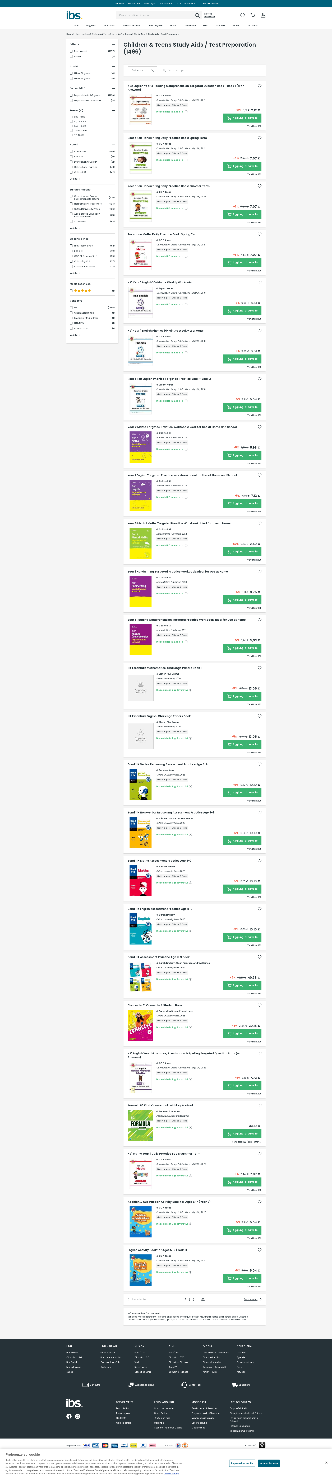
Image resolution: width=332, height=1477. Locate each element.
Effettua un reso (162, 1418)
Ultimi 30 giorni (82, 73)
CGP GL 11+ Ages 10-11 (85, 256)
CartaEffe (119, 3)
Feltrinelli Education (240, 1425)
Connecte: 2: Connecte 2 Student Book (155, 1005)
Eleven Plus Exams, (165, 678)
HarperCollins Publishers (88, 203)
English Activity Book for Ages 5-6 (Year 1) (157, 1250)
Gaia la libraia (123, 1422)
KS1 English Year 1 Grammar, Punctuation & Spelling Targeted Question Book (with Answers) (185, 1055)
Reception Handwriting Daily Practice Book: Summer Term (169, 186)
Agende (241, 1357)
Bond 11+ (79, 156)
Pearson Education (169, 1111)
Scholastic (80, 221)
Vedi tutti (75, 178)
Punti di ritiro (134, 3)
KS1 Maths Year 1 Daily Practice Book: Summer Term (164, 1154)
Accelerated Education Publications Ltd (87, 215)
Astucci (241, 1371)
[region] (166, 1463)
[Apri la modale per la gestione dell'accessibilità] (262, 1444)
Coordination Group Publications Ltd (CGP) (86, 197)
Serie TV (173, 1367)
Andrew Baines (185, 818)
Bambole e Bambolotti (214, 1367)
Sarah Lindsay (167, 914)
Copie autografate (110, 1362)
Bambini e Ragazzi (178, 1371)
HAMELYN (79, 323)
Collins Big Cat (82, 261)
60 (203, 1299)
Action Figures (210, 1371)
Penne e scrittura (245, 1362)
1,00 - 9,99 (79, 117)
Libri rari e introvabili (110, 1357)
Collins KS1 (165, 432)
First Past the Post (83, 245)
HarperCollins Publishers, (168, 437)
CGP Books (80, 151)
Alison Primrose (167, 818)
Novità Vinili (141, 1367)
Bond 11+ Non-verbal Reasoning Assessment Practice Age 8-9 (171, 813)
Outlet (77, 56)
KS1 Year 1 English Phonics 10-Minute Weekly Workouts (166, 331)
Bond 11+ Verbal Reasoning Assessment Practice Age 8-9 (168, 764)
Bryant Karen (166, 288)
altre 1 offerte (254, 1141)
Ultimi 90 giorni (82, 78)
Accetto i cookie (269, 1463)
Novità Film (174, 1352)
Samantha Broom (168, 1011)
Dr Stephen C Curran (85, 162)
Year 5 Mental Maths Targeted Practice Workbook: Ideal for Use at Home (179, 523)
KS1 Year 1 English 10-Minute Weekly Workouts (160, 282)
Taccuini (241, 1352)
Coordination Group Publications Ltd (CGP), (178, 100)
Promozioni (80, 51)
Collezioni (105, 1367)
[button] (197, 15)
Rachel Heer (186, 1011)
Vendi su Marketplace (203, 1418)
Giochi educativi (211, 1357)
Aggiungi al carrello (245, 118)
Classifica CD (142, 1357)
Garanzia (159, 1422)
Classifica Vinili (143, 1371)
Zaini (239, 1367)
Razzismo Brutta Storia (242, 1430)
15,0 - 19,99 (80, 126)
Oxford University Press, (167, 774)
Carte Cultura (166, 3)
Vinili (137, 1362)
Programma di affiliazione (205, 1413)
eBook (69, 1371)
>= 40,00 (79, 135)
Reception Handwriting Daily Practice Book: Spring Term (167, 138)
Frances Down (166, 770)
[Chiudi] (326, 1462)
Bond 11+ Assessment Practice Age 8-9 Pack (159, 957)
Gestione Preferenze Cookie (168, 1427)
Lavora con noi (200, 1422)
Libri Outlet (71, 1362)
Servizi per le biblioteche (204, 1408)
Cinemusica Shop (84, 312)
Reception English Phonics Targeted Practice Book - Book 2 (169, 379)
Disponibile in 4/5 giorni (87, 95)
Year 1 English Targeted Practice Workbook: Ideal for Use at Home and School (182, 475)
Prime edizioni (107, 1352)
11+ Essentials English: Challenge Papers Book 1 (160, 716)
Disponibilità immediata (87, 100)
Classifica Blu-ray (178, 1362)
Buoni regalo (150, 3)
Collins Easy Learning (86, 167)
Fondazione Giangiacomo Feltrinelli (244, 1420)
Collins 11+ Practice (84, 266)
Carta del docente (186, 3)
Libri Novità (72, 1352)
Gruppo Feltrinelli (238, 1408)
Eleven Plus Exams (169, 673)
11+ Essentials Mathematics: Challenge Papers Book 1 (165, 668)
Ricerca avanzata (209, 15)
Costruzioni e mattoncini (216, 1352)
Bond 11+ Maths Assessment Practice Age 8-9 (159, 861)
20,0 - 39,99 (80, 130)
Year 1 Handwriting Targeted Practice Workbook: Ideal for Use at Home (178, 572)
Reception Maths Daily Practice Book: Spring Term (163, 234)
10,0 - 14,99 (80, 121)
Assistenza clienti (211, 3)
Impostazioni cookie (242, 1463)
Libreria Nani (81, 328)
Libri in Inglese (73, 1367)
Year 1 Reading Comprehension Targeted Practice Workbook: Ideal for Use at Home (187, 620)
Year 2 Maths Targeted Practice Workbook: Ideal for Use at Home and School (182, 427)
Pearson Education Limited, (170, 1115)
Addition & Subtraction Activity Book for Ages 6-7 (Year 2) (169, 1202)
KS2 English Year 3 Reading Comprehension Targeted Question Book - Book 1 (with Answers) (186, 88)
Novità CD (140, 1352)
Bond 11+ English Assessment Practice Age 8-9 (160, 909)
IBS (75, 307)
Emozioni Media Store (86, 318)
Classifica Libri (74, 1357)
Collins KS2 (80, 172)
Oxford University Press (87, 209)
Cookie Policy (171, 1473)
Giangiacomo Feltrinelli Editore (246, 1413)
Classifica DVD (176, 1357)
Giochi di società (212, 1362)
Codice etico (198, 1427)
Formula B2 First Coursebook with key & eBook (161, 1105)
